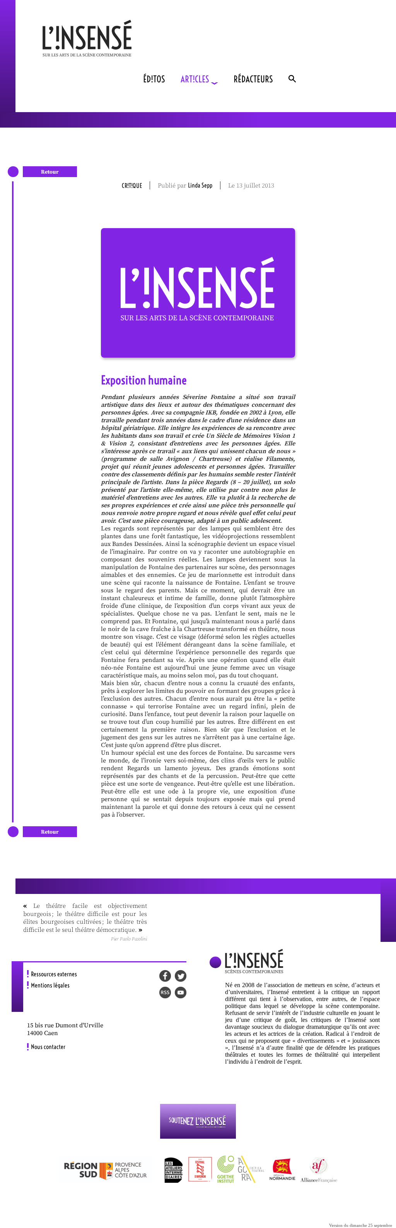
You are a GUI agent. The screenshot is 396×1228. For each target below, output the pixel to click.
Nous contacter (48, 1047)
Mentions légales (50, 985)
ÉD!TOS (154, 79)
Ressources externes (54, 974)
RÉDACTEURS (253, 79)
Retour (50, 172)
